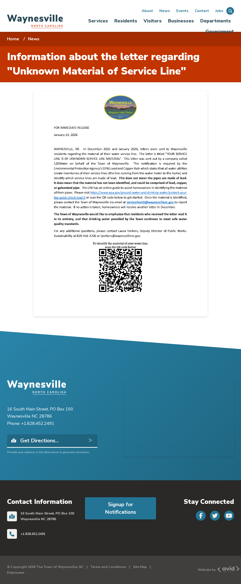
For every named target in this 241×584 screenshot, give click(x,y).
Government (219, 31)
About (147, 10)
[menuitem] (98, 21)
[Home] (35, 21)
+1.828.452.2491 (32, 534)
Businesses (181, 21)
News (164, 10)
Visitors (153, 21)
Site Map (140, 567)
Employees (15, 572)
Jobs (219, 10)
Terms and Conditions (108, 567)
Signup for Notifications (120, 508)
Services (98, 21)
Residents (125, 21)
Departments (215, 21)
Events (182, 10)
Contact (202, 10)
